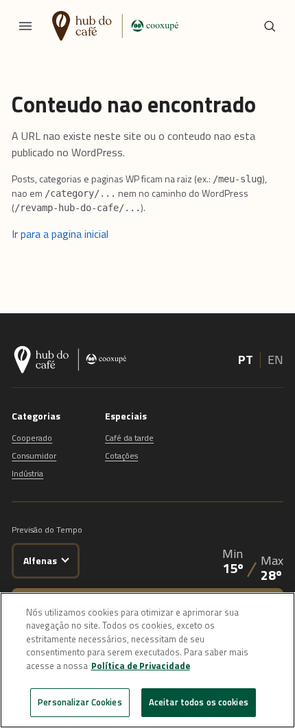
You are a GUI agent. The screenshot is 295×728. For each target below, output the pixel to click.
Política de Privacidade (140, 665)
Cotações (121, 455)
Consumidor (34, 455)
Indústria (27, 473)
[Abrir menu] (25, 26)
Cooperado (32, 437)
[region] (147, 660)
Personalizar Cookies (80, 702)
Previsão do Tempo (47, 529)
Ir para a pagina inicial (60, 234)
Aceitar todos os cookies (198, 702)
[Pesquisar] (269, 26)
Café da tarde (129, 437)
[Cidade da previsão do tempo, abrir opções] (65, 558)
